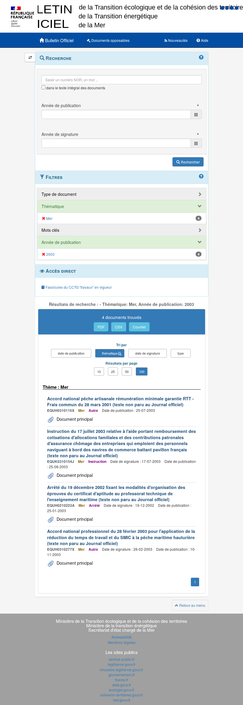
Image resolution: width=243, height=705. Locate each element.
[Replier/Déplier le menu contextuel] (30, 57)
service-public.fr (121, 659)
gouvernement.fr (121, 674)
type (181, 353)
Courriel (139, 326)
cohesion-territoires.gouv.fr (121, 694)
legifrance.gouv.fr (121, 664)
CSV (118, 326)
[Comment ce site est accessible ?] (222, 7)
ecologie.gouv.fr (121, 689)
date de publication (71, 353)
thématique (110, 353)
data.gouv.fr (121, 684)
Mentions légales (121, 642)
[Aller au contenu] (227, 7)
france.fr (121, 679)
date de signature (147, 353)
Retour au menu (191, 605)
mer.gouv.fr (121, 699)
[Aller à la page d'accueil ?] (236, 7)
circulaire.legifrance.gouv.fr (121, 669)
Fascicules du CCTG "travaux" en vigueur (78, 287)
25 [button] (113, 371)
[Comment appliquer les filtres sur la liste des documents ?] (201, 176)
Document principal (74, 419)
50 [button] (127, 371)
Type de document (58, 194)
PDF (101, 326)
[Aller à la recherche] (232, 7)
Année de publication (61, 242)
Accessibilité (121, 636)
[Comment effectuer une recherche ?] (201, 57)
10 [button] (99, 371)
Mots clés (50, 230)
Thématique (52, 206)
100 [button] (141, 371)
